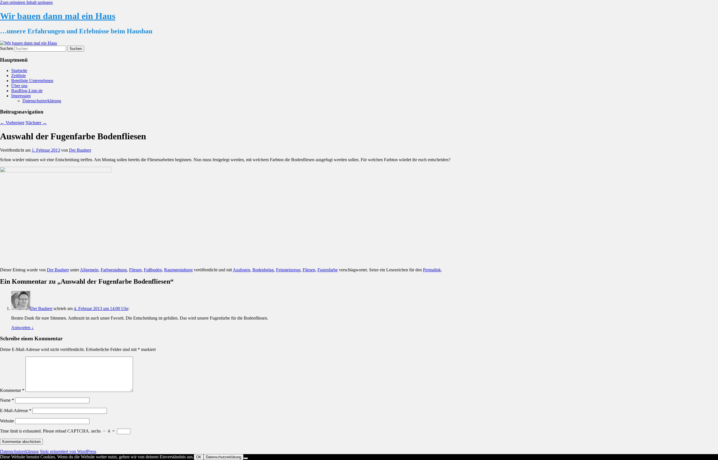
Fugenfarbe (327, 269)
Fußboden (153, 269)
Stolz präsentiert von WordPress (68, 451)
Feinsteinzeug (288, 269)
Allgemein (89, 269)
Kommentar (12, 390)
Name (7, 400)
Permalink (432, 269)
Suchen (6, 48)
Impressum (21, 95)
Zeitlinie (18, 75)
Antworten (22, 327)
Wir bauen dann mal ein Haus (57, 16)
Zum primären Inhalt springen (26, 2)
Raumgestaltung (178, 269)
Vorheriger (12, 122)
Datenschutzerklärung (41, 100)
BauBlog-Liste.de (27, 90)
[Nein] (245, 458)
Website (7, 421)
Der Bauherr (80, 150)
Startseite (19, 70)
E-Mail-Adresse (15, 410)
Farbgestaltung (114, 269)
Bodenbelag (263, 269)
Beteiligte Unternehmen (32, 80)
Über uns (19, 85)
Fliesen (135, 269)
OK (198, 457)
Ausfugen (241, 269)
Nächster (36, 122)
